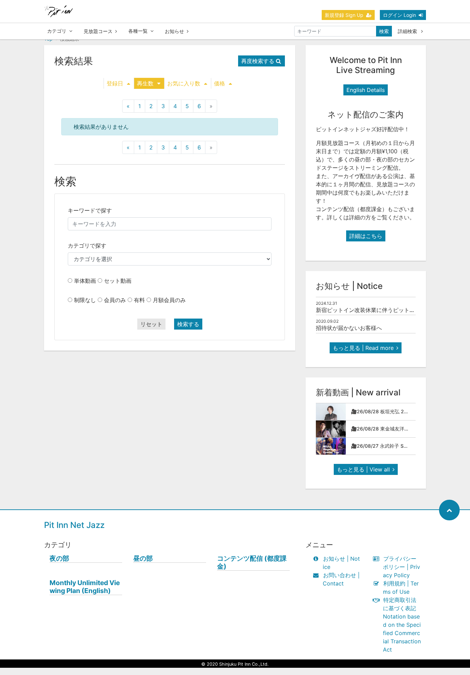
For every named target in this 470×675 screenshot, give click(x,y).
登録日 (115, 83)
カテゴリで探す (87, 245)
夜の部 (59, 558)
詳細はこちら (365, 235)
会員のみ (115, 300)
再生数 (145, 83)
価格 (219, 83)
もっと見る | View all (363, 469)
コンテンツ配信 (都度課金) (252, 562)
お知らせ (174, 31)
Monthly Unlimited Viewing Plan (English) (85, 587)
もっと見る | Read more (363, 347)
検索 (384, 31)
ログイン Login (399, 15)
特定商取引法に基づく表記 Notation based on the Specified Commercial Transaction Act (402, 624)
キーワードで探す (90, 210)
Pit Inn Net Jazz (74, 525)
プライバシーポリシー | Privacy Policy (401, 567)
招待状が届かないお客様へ (349, 327)
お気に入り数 (183, 83)
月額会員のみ (169, 300)
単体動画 (85, 280)
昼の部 (143, 558)
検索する (188, 324)
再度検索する (257, 61)
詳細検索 (408, 31)
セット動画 (117, 280)
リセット (151, 324)
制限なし (85, 300)
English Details (365, 89)
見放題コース (98, 31)
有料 (139, 300)
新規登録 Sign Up (344, 15)
